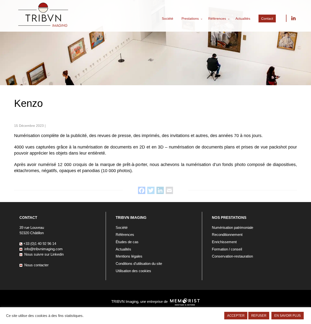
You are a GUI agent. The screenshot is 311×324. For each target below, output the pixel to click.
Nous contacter (36, 265)
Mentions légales (129, 256)
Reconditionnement (227, 234)
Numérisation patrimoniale (232, 227)
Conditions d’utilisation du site (139, 263)
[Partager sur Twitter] (151, 190)
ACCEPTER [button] (235, 315)
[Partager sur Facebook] (141, 190)
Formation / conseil (227, 249)
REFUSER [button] (258, 315)
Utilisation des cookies (133, 271)
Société (167, 18)
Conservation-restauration (232, 256)
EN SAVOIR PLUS (287, 315)
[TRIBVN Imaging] (43, 25)
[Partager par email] (169, 190)
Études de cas (127, 242)
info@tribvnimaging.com (43, 249)
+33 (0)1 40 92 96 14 (39, 243)
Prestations (190, 18)
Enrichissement (224, 242)
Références (217, 18)
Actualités (242, 18)
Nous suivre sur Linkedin (293, 18)
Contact (267, 18)
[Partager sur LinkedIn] (160, 190)
